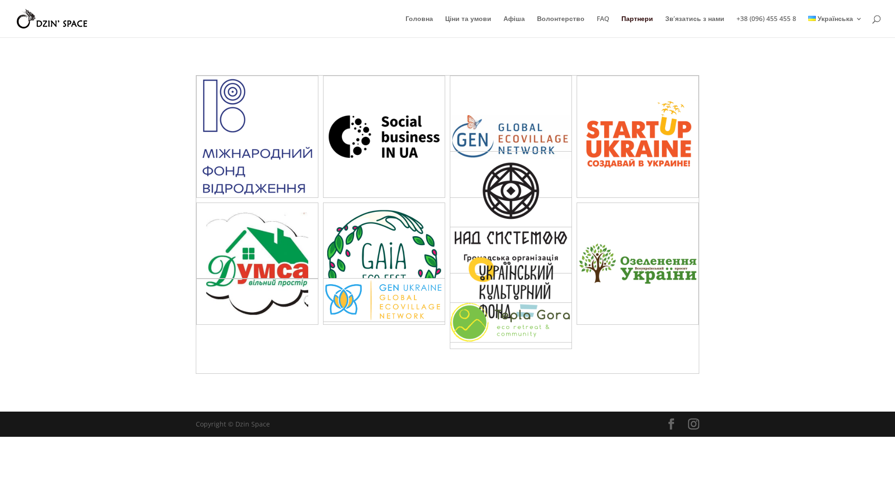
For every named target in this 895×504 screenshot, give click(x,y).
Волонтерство (561, 19)
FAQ (603, 19)
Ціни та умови (468, 19)
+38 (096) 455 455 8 (766, 19)
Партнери (637, 19)
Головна (419, 19)
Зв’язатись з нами (694, 19)
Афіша (514, 19)
